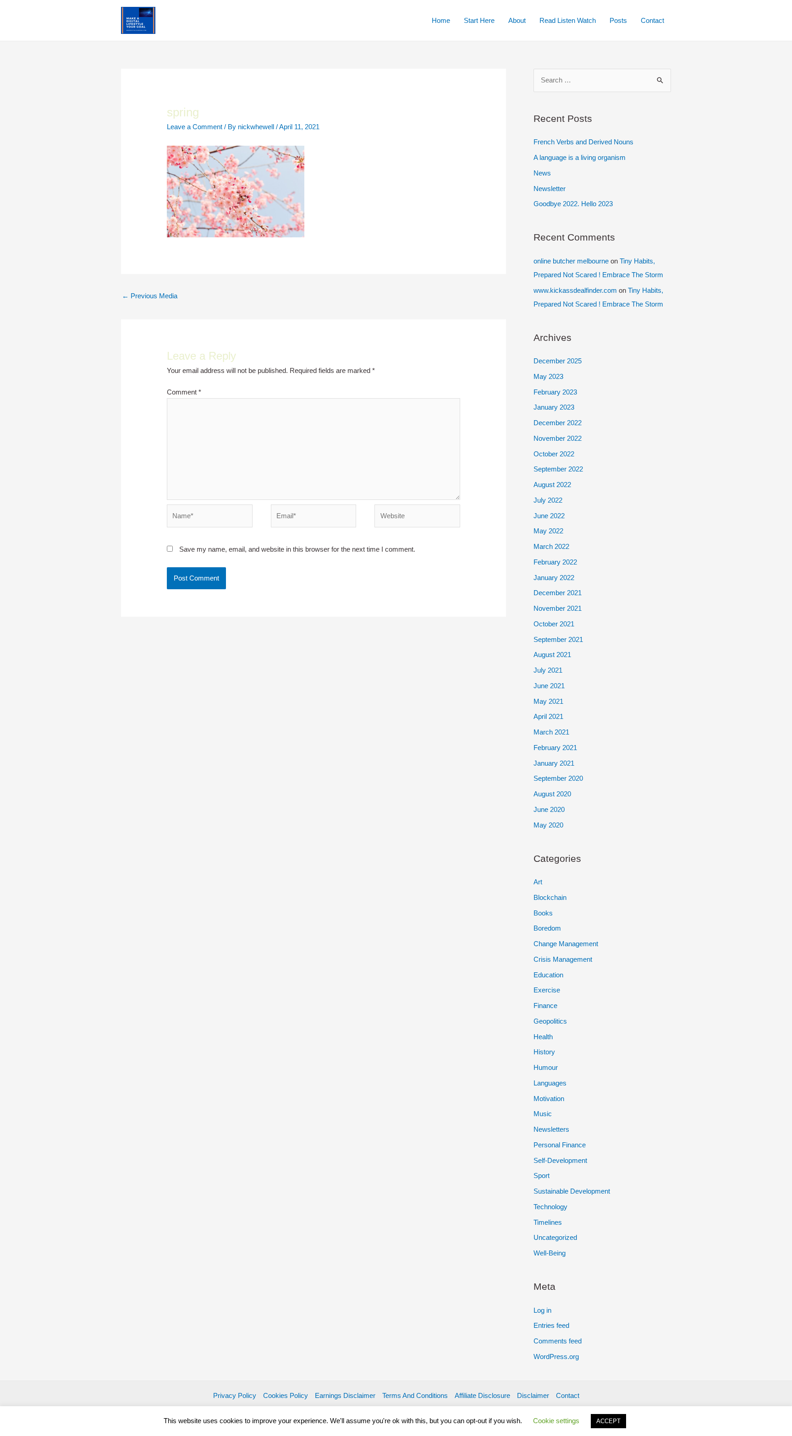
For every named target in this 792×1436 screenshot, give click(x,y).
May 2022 (548, 531)
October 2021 (554, 624)
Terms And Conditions (415, 1395)
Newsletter (550, 188)
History (544, 1052)
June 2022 (549, 516)
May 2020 (548, 825)
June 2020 (549, 809)
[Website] (417, 517)
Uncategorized (555, 1237)
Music (543, 1114)
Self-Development (560, 1160)
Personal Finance (560, 1145)
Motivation (549, 1098)
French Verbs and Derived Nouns (583, 142)
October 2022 (554, 454)
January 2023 (554, 407)
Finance (545, 1005)
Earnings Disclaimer (345, 1395)
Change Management (566, 944)
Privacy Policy (234, 1395)
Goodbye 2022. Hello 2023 (573, 204)
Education (548, 975)
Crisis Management (563, 959)
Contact (652, 20)
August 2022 (552, 484)
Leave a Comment (194, 127)
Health (543, 1037)
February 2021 (555, 747)
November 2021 (558, 608)
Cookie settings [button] (556, 1421)
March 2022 (551, 546)
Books (543, 913)
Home (441, 20)
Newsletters (551, 1129)
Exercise (547, 990)
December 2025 (558, 361)
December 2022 (558, 423)
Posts (618, 20)
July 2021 (548, 670)
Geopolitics (550, 1021)
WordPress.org (556, 1356)
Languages (550, 1083)
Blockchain (550, 897)
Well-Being (550, 1253)
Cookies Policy (285, 1395)
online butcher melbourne (571, 261)
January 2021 (554, 763)
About (517, 20)
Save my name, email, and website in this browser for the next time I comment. (297, 549)
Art (538, 882)
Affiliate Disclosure (482, 1395)
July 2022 (548, 500)
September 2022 (558, 469)
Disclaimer (533, 1395)
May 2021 (548, 701)
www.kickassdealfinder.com (575, 290)
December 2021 (558, 593)
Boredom (547, 928)
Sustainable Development (572, 1191)
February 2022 (555, 562)
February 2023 (555, 392)
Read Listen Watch (567, 20)
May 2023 (548, 376)
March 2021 (551, 732)
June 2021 (549, 686)
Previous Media (149, 296)
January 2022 (554, 577)
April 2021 (548, 716)
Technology (550, 1207)
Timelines (548, 1222)
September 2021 (558, 639)
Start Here (479, 20)
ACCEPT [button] (608, 1421)
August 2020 (552, 794)
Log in (542, 1310)
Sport (542, 1175)
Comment (184, 392)
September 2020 (558, 778)
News (542, 173)
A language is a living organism (580, 157)
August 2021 (552, 654)
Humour (546, 1067)
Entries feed (551, 1325)
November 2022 (558, 438)
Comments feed (558, 1341)
